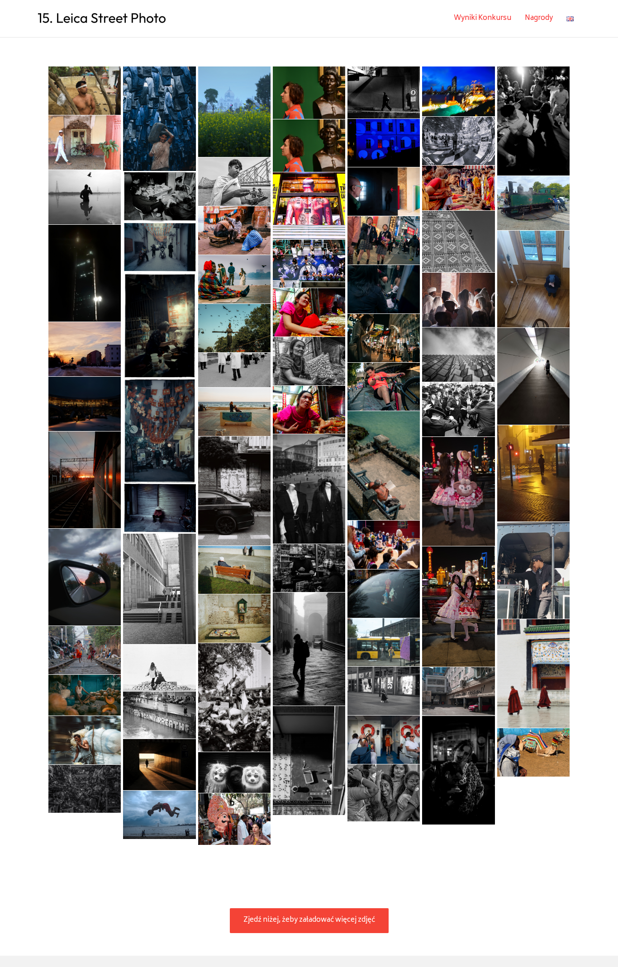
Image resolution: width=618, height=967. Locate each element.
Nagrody (539, 18)
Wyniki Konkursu (482, 18)
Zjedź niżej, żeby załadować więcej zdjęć (309, 920)
